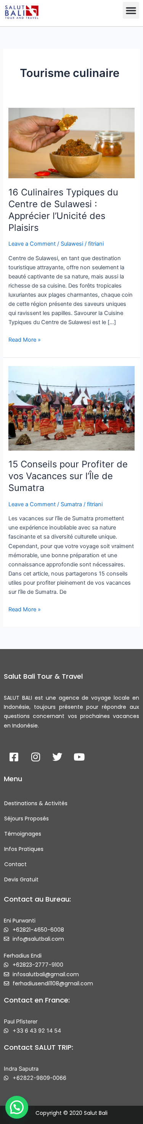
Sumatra (71, 504)
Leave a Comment (32, 243)
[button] (131, 10)
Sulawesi (72, 243)
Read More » (24, 339)
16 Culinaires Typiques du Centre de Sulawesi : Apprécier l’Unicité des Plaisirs (63, 210)
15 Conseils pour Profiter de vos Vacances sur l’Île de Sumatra (68, 476)
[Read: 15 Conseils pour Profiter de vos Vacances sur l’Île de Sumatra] (71, 408)
